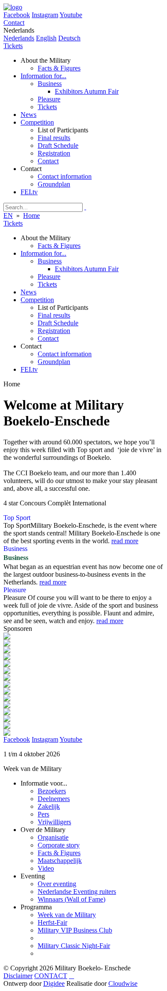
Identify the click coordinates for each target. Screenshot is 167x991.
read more (124, 540)
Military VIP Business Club (75, 930)
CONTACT (50, 975)
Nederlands (18, 38)
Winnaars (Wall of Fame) (71, 899)
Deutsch (69, 38)
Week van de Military (67, 914)
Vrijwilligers (54, 822)
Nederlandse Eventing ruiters (77, 891)
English (46, 38)
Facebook (16, 739)
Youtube (71, 14)
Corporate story (59, 845)
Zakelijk (49, 806)
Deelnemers (54, 798)
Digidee (54, 983)
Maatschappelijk (60, 860)
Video (46, 868)
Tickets (13, 45)
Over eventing (57, 883)
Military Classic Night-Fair (74, 945)
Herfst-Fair (52, 922)
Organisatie (53, 837)
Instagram (45, 14)
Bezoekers (52, 791)
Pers (43, 814)
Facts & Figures (59, 852)
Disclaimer (18, 975)
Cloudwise (122, 983)
